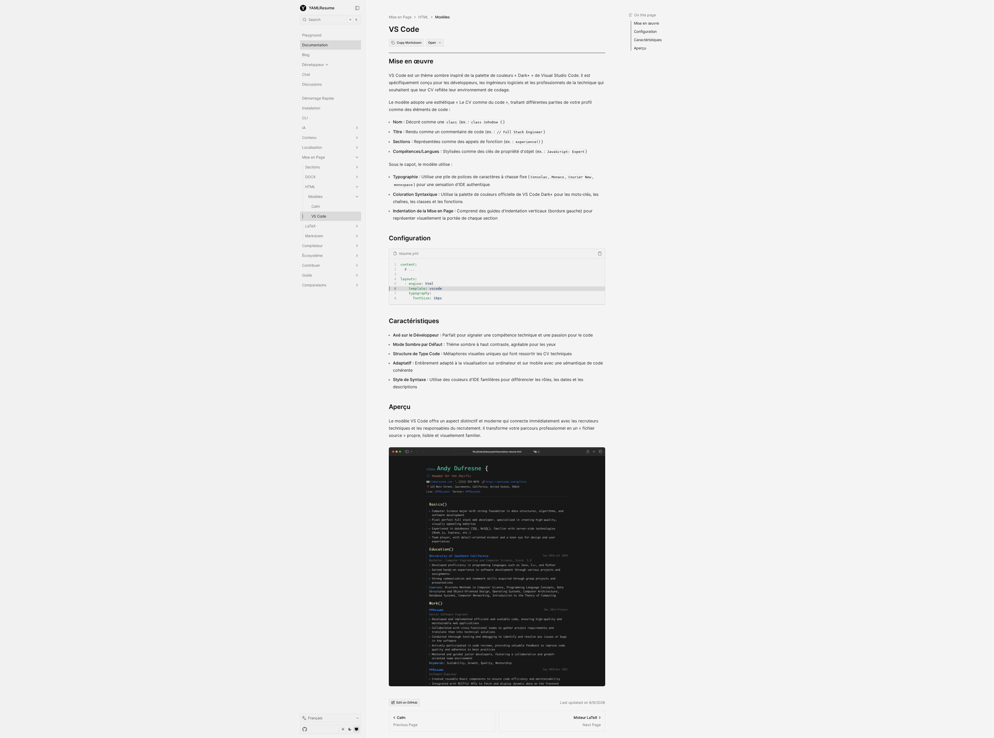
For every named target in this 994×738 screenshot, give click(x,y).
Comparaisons (314, 285)
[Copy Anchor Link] (437, 61)
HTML (310, 186)
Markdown (314, 236)
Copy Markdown (409, 42)
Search (333, 19)
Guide (307, 275)
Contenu (309, 137)
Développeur (313, 64)
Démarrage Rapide (318, 98)
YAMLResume (321, 7)
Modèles (315, 196)
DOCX (310, 177)
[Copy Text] (600, 253)
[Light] (343, 729)
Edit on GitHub (407, 702)
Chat (306, 74)
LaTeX (310, 226)
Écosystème (312, 255)
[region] (497, 281)
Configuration (410, 238)
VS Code (318, 216)
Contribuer (311, 265)
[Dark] (349, 729)
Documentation (315, 45)
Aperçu (400, 407)
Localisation (312, 147)
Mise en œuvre (411, 61)
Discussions (312, 84)
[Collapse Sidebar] (357, 8)
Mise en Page (313, 157)
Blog (306, 55)
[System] (356, 729)
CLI (305, 118)
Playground (311, 35)
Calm (315, 206)
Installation (311, 108)
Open (432, 42)
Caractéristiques (414, 321)
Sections (312, 167)
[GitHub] (305, 729)
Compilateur (312, 245)
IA (303, 127)
